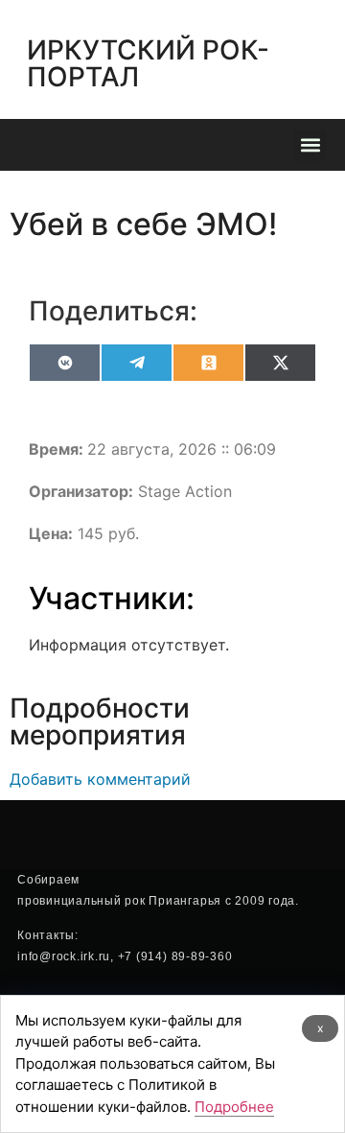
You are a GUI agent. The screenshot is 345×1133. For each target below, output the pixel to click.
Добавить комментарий (100, 779)
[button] (310, 145)
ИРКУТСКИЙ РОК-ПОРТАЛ (148, 63)
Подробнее (234, 1107)
